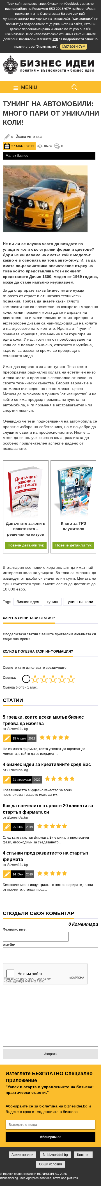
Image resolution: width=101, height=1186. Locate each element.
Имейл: (9, 945)
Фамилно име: (15, 929)
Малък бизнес (17, 156)
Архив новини (22, 1155)
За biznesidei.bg (55, 1155)
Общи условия (50, 1164)
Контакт (83, 1155)
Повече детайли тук (26, 545)
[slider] (53, 678)
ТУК (55, 39)
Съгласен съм (74, 47)
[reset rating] (26, 678)
